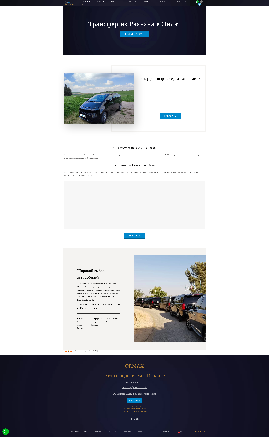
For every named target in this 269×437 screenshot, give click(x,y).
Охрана (132, 1)
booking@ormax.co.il (134, 387)
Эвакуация (158, 1)
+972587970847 (135, 382)
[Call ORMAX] (201, 1)
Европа (144, 1)
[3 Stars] (68, 351)
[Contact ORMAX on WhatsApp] (197, 1)
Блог (140, 432)
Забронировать (134, 34)
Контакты (181, 1)
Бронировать (134, 400)
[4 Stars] (70, 351)
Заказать (170, 116)
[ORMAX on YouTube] (137, 419)
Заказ (171, 1)
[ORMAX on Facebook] (131, 419)
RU (83, 4)
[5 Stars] (72, 351)
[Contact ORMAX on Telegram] (199, 4)
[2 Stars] (67, 351)
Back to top (199, 431)
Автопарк (112, 432)
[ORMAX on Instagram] (134, 419)
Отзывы (127, 432)
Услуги (98, 432)
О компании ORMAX (79, 432)
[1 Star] (65, 351)
